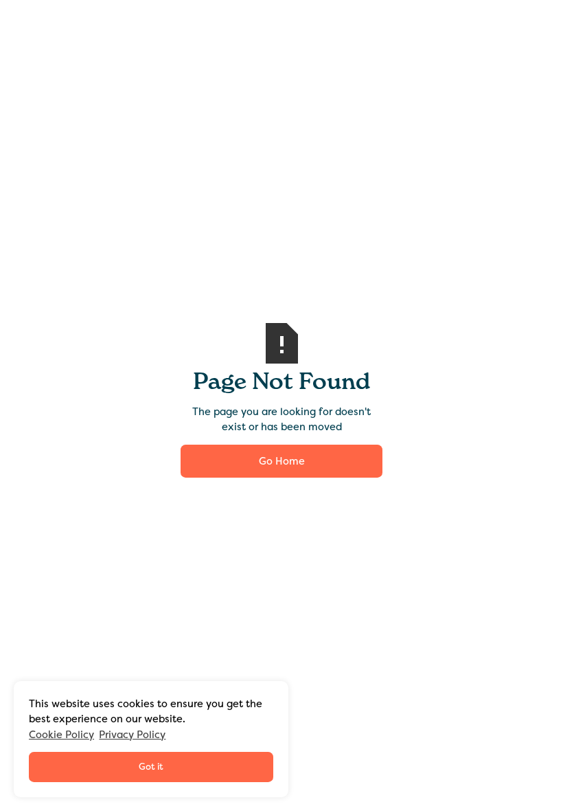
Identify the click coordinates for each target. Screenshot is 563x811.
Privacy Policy (132, 735)
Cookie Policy (61, 735)
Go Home (282, 461)
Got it (151, 767)
